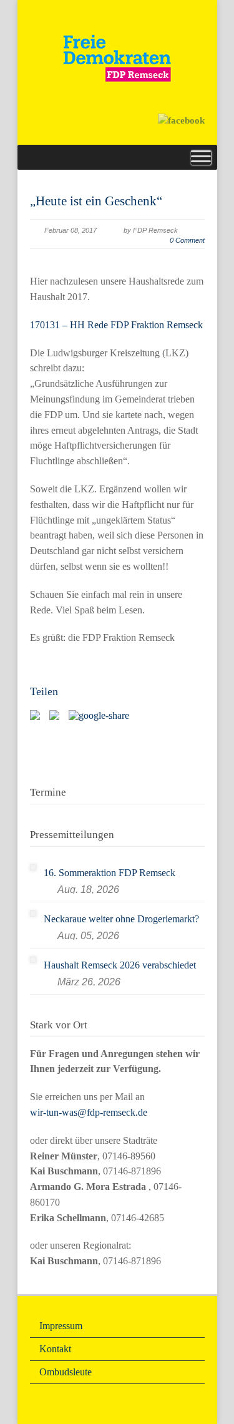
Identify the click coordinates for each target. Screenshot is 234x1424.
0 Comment (187, 240)
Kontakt (55, 1349)
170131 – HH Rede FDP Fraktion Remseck (116, 324)
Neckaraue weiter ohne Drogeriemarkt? (121, 919)
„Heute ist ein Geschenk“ (96, 200)
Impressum (60, 1325)
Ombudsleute (65, 1372)
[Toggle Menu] (201, 157)
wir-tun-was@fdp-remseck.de (88, 1112)
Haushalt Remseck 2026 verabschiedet (120, 965)
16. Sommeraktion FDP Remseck (109, 872)
